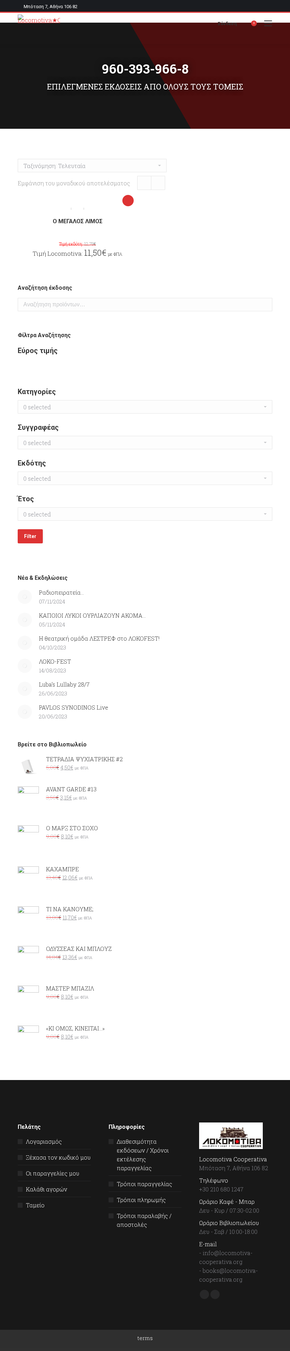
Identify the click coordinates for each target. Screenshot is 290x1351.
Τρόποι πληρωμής (141, 1199)
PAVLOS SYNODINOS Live (73, 707)
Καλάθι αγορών (46, 1189)
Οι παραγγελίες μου (52, 1173)
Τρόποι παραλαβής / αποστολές (144, 1220)
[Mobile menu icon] (268, 23)
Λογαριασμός (44, 1141)
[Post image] (25, 597)
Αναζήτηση (264, 304)
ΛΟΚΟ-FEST (55, 661)
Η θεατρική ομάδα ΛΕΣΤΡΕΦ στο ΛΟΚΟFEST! (99, 638)
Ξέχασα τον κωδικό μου (58, 1157)
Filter (30, 536)
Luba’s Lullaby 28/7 (64, 684)
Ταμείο (35, 1205)
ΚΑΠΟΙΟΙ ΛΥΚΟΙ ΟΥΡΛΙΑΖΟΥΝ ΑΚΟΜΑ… (92, 615)
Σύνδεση (227, 23)
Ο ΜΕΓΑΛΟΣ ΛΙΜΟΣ (78, 221)
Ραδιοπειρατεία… (61, 592)
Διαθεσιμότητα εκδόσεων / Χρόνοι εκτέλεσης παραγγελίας (143, 1155)
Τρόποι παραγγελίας (144, 1184)
